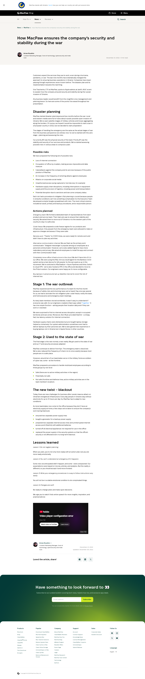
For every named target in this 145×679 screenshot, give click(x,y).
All (18, 19)
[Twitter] (112, 638)
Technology (57, 660)
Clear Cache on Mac (42, 644)
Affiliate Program (59, 642)
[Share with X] (90, 559)
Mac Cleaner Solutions (42, 639)
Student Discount (96, 634)
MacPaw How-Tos (59, 637)
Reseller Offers (58, 644)
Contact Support (78, 634)
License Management (79, 639)
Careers (56, 650)
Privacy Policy (89, 605)
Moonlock (20, 632)
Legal (55, 652)
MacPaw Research (59, 655)
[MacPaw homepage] (18, 673)
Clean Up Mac (40, 652)
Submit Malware (77, 647)
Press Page (57, 647)
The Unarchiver (21, 650)
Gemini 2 (19, 647)
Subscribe (87, 599)
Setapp (19, 645)
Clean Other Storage (42, 647)
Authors (56, 662)
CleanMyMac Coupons (79, 642)
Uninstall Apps (77, 644)
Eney (18, 634)
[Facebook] (112, 633)
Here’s (50, 5)
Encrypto (19, 653)
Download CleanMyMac (43, 632)
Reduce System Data (42, 642)
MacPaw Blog (58, 639)
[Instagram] (117, 633)
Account (75, 632)
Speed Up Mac (40, 637)
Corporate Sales (96, 632)
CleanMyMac (21, 637)
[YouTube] (117, 638)
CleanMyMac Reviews (60, 634)
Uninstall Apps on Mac (42, 650)
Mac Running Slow (41, 634)
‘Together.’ (86, 303)
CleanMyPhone (22, 640)
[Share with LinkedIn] (85, 559)
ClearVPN (20, 642)
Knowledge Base (78, 637)
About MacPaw (58, 632)
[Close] (4, 5)
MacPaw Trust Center (60, 657)
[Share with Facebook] (79, 559)
